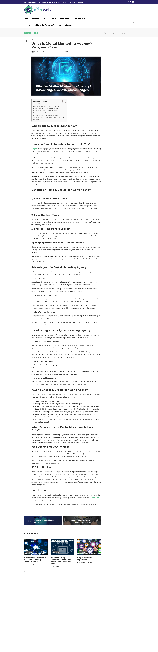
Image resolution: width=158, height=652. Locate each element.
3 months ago (75, 612)
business (95, 498)
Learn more (106, 586)
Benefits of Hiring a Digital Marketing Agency (46, 108)
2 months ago (75, 590)
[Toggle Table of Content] (63, 101)
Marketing (35, 19)
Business (45, 19)
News (54, 19)
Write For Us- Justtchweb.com (73, 2)
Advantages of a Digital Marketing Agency (45, 110)
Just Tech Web (79, 19)
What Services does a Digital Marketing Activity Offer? (48, 117)
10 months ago (37, 564)
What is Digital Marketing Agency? (42, 104)
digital (35, 149)
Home (97, 33)
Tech (26, 19)
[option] (36, 552)
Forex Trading (65, 19)
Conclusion (35, 119)
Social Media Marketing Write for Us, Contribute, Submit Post (50, 25)
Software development (42, 600)
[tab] (84, 579)
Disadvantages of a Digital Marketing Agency (46, 113)
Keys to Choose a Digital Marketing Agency (45, 115)
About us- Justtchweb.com (51, 2)
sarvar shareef (28, 564)
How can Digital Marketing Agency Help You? (46, 106)
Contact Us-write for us (32, 2)
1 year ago (62, 566)
